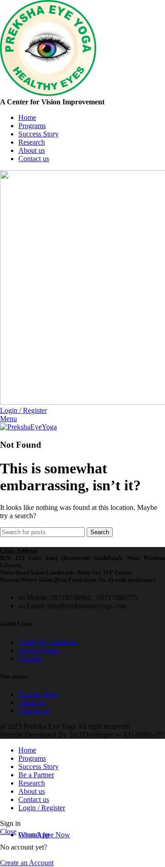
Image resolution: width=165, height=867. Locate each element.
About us (31, 702)
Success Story (38, 694)
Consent (30, 658)
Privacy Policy (39, 650)
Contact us (33, 711)
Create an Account (27, 863)
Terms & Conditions (47, 642)
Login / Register (41, 808)
